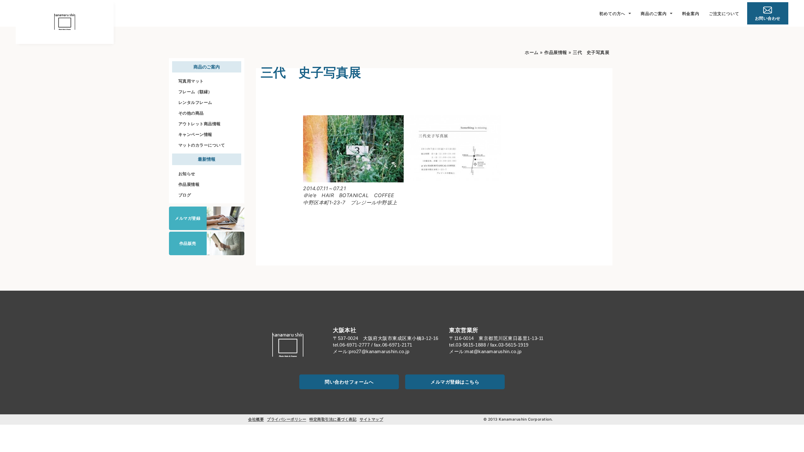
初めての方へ (612, 13)
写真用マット (191, 80)
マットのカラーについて (201, 145)
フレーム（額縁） (195, 91)
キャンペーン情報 (195, 134)
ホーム (532, 52)
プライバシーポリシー (286, 419)
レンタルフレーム (195, 102)
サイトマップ (371, 419)
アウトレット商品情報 (199, 123)
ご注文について (724, 13)
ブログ (184, 194)
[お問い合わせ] (767, 10)
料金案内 (690, 13)
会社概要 (256, 419)
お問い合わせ (767, 18)
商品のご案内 (654, 13)
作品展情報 (189, 184)
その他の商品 (191, 113)
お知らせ (186, 173)
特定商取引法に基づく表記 (332, 419)
